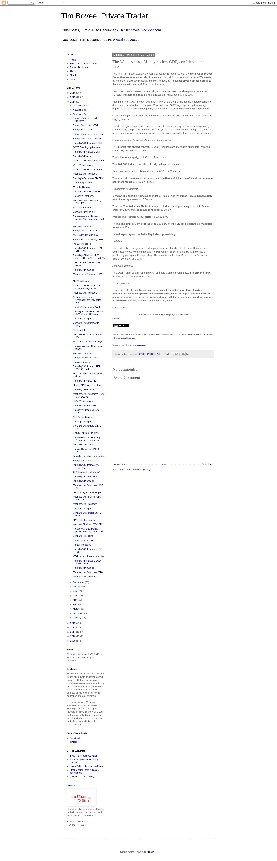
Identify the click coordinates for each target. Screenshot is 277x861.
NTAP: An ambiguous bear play (88, 556)
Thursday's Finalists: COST (86, 151)
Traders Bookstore (79, 67)
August (77, 586)
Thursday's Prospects (83, 156)
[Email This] (173, 354)
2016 (73, 93)
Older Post (207, 464)
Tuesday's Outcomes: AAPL (87, 307)
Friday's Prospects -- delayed (87, 138)
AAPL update (79, 330)
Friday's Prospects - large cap (88, 134)
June (76, 595)
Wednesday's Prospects (85, 174)
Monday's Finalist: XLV (84, 212)
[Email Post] (166, 354)
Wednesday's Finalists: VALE (87, 169)
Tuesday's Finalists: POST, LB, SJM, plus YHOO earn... (88, 312)
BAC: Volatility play (82, 417)
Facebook (75, 738)
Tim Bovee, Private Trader (104, 16)
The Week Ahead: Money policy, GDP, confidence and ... (88, 219)
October (77, 114)
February (78, 613)
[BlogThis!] (176, 354)
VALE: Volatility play (83, 165)
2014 (73, 101)
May (75, 600)
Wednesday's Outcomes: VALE (88, 160)
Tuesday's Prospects (83, 196)
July (75, 591)
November (78, 110)
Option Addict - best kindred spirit (86, 766)
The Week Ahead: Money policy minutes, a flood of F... (88, 530)
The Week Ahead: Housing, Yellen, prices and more (86, 439)
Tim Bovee (155, 334)
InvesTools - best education (84, 756)
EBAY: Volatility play (83, 401)
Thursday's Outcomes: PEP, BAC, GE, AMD (86, 367)
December (78, 105)
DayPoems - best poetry (82, 776)
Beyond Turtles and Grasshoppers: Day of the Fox (87, 300)
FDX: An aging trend (83, 182)
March (76, 608)
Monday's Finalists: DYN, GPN (88, 524)
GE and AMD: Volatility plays (87, 385)
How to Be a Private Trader (83, 63)
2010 (73, 636)
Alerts (73, 71)
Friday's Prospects (82, 244)
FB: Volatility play (81, 187)
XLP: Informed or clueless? (86, 472)
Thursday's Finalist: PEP (85, 380)
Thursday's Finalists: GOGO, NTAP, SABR (87, 562)
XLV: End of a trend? (83, 207)
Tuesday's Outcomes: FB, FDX (88, 178)
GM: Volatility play (82, 281)
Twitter (73, 742)
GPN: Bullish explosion (84, 520)
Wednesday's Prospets (84, 405)
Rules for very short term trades (88, 456)
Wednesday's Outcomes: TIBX (88, 572)
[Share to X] (180, 354)
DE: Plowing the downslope (87, 492)
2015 (73, 97)
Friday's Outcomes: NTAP (85, 125)
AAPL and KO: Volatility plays (87, 341)
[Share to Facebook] (184, 354)
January (77, 617)
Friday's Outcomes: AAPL (85, 230)
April (75, 604)
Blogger (152, 852)
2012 (73, 627)
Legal (73, 79)
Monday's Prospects (83, 226)
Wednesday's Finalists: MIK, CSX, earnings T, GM (87, 287)
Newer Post (119, 464)
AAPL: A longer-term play (85, 235)
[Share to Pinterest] (187, 354)
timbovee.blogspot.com (143, 30)
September (79, 582)
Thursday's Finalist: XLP (85, 476)
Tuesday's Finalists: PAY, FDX (88, 191)
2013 (73, 623)
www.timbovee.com (127, 40)
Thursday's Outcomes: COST (87, 143)
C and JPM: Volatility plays (86, 433)
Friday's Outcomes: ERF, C (86, 357)
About (73, 75)
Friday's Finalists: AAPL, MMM (88, 239)
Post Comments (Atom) (138, 469)
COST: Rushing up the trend (87, 147)
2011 (73, 632)
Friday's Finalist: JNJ (83, 129)
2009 (73, 641)
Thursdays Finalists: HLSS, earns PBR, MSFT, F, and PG (89, 256)
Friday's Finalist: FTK (83, 540)
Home (164, 464)
